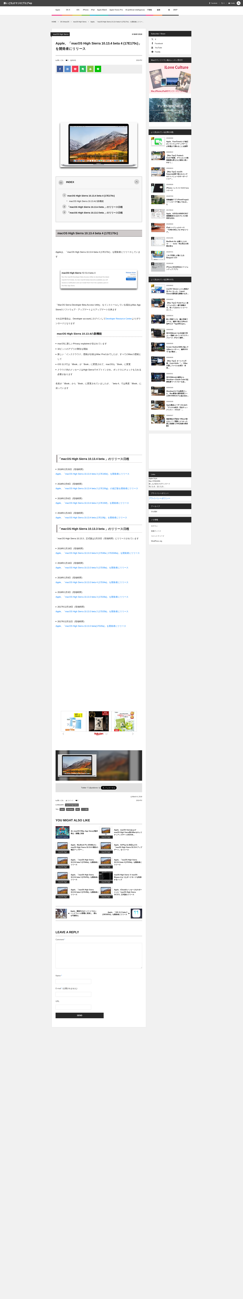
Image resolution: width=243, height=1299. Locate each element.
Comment (60, 940)
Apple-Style (153, 478)
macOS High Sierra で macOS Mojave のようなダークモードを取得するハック (127, 877)
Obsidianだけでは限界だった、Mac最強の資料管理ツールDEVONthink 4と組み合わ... (177, 393)
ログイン (154, 526)
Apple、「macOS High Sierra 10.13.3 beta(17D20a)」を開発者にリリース (91, 626)
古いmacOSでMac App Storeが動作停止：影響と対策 (84, 832)
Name (58, 976)
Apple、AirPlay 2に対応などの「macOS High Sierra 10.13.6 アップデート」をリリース (128, 847)
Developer (70, 809)
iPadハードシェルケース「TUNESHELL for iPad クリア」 (177, 230)
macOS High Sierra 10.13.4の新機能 (86, 201)
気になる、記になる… (157, 486)
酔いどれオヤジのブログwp (18, 3)
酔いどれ (60, 60)
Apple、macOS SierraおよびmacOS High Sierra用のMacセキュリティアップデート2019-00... (128, 832)
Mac (77, 809)
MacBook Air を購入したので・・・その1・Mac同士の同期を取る (177, 243)
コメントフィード (157, 536)
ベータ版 (85, 809)
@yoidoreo (93, 788)
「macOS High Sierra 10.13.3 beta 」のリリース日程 (95, 212)
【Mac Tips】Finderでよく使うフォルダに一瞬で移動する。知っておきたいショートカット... (177, 306)
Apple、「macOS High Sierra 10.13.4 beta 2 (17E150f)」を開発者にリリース (92, 503)
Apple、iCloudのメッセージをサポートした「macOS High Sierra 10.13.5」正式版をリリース (128, 892)
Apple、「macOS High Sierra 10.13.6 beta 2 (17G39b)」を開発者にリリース (85, 892)
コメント (70, 800)
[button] (136, 182)
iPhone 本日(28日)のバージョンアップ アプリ (177, 268)
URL (57, 1001)
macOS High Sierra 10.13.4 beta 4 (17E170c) (91, 195)
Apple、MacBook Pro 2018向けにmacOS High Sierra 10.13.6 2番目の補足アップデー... (84, 847)
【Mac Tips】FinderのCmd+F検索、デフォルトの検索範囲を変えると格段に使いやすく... (177, 159)
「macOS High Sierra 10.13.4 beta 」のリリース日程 (95, 207)
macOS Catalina (62, 837)
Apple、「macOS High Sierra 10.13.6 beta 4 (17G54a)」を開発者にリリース (128, 862)
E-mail (58, 988)
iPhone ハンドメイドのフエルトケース (177, 189)
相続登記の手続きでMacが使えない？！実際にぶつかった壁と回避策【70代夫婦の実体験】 (177, 422)
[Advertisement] (99, 96)
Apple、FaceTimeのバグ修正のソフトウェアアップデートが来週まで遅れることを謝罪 (177, 144)
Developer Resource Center (119, 318)
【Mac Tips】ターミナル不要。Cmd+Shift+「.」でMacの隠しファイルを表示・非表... (177, 364)
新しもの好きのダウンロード (159, 484)
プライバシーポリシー (159, 498)
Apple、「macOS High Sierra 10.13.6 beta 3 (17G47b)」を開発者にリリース (85, 877)
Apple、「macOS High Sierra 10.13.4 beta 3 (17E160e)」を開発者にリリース (92, 474)
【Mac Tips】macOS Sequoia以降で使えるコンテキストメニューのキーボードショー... (177, 175)
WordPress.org (156, 541)
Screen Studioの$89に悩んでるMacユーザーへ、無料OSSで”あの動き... (177, 349)
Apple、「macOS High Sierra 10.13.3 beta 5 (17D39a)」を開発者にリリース (92, 567)
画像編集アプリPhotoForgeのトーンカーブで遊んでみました (177, 202)
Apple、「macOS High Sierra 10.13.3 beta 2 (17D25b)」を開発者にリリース (92, 611)
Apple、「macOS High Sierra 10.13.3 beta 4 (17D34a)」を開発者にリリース (92, 582)
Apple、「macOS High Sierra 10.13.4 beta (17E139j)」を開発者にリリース (91, 517)
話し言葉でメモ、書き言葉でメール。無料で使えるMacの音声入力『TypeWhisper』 (177, 321)
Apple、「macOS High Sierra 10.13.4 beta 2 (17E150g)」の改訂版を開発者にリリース (97, 488)
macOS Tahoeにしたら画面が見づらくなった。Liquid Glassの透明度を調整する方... (177, 291)
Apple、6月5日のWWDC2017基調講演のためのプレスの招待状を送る (177, 216)
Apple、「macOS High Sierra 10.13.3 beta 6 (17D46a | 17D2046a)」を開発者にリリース (98, 553)
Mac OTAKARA (154, 481)
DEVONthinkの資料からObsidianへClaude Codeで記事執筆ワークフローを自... (177, 379)
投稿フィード (156, 531)
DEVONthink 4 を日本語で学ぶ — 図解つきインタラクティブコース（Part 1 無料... (177, 335)
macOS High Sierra (60, 34)
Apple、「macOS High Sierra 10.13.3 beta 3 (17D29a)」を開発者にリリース (92, 597)
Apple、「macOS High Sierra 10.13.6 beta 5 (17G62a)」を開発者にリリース (84, 862)
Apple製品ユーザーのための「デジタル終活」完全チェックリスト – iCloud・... (177, 407)
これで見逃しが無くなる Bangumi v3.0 (175, 256)
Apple (62, 809)
